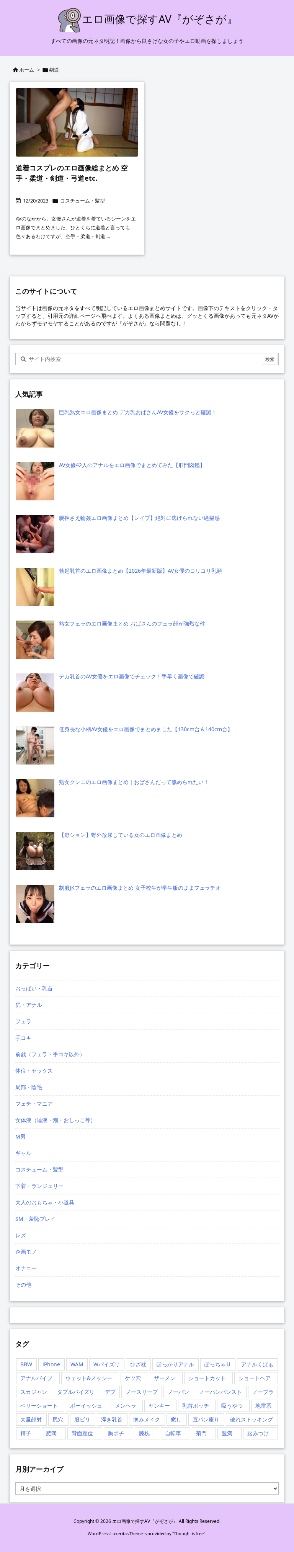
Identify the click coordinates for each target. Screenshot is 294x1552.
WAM (76, 1364)
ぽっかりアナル (175, 1364)
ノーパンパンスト (220, 1391)
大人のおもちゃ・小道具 (44, 1202)
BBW (26, 1364)
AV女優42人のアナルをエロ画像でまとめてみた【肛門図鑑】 (132, 465)
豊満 (227, 1433)
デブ (110, 1391)
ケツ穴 (133, 1378)
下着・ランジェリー (39, 1185)
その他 (23, 1284)
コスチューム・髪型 (82, 200)
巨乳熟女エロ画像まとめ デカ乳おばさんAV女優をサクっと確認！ (138, 412)
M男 (20, 1136)
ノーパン (178, 1391)
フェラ (23, 1021)
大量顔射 (31, 1419)
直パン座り (206, 1419)
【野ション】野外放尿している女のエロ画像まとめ (120, 834)
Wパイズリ (106, 1364)
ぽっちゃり (217, 1364)
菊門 (201, 1433)
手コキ (23, 1037)
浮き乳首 (111, 1419)
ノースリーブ (142, 1391)
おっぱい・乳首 (34, 988)
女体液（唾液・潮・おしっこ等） (55, 1120)
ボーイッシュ (86, 1405)
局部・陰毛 (28, 1087)
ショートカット (207, 1378)
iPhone (51, 1364)
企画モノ (26, 1251)
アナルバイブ (36, 1378)
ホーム (26, 69)
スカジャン (33, 1391)
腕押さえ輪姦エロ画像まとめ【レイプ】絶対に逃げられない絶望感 (139, 517)
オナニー (26, 1268)
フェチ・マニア (34, 1103)
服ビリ (82, 1419)
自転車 (173, 1433)
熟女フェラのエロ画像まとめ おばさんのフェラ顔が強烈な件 (132, 623)
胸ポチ (116, 1433)
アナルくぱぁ (257, 1364)
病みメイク (146, 1419)
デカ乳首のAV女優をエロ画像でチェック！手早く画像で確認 (131, 676)
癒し (176, 1419)
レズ (20, 1235)
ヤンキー (159, 1405)
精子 (25, 1433)
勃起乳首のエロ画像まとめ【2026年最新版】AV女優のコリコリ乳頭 (140, 570)
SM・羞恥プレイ (35, 1218)
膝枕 (144, 1433)
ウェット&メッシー (88, 1378)
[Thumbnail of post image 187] (77, 122)
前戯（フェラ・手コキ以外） (50, 1054)
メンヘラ (125, 1405)
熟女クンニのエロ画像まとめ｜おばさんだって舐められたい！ (134, 782)
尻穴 (57, 1419)
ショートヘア (254, 1378)
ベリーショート (39, 1405)
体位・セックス (34, 1070)
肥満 (51, 1433)
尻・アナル (28, 1004)
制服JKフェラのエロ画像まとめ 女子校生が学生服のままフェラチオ (140, 887)
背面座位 (82, 1433)
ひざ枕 (138, 1364)
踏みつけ (258, 1433)
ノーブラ (263, 1391)
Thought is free (189, 1533)
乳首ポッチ (195, 1405)
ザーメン (164, 1378)
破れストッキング (251, 1419)
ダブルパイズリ (76, 1391)
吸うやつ (232, 1405)
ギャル (23, 1153)
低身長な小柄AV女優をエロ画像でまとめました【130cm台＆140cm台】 (146, 729)
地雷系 (263, 1405)
